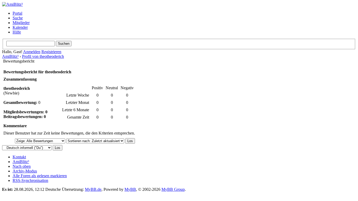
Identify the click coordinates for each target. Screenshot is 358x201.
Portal (17, 13)
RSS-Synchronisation (30, 180)
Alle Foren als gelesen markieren (40, 176)
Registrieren (51, 51)
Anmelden (31, 51)
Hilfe (17, 32)
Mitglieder (21, 22)
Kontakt (19, 157)
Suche (18, 18)
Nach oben (22, 166)
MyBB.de (93, 189)
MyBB (130, 189)
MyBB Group (173, 189)
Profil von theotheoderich (43, 56)
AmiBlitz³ (10, 56)
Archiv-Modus (25, 171)
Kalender (20, 27)
